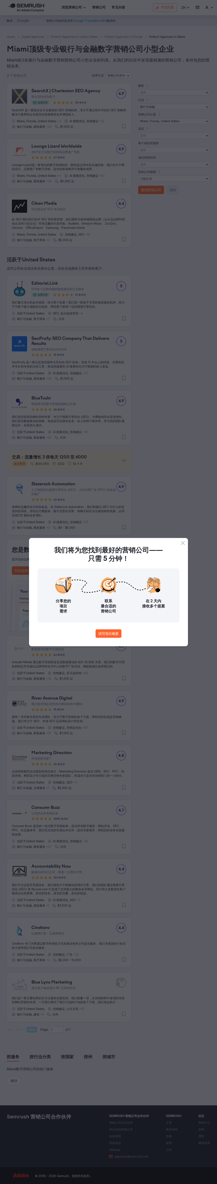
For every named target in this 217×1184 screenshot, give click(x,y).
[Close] (183, 543)
